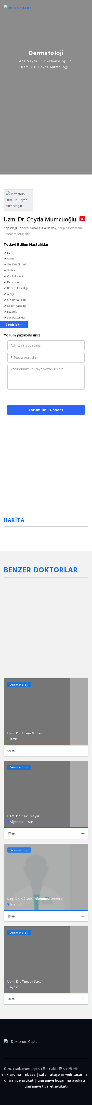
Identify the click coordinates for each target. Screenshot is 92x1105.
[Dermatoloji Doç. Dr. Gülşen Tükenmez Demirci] (83, 916)
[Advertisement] (46, 116)
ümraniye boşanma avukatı (61, 1080)
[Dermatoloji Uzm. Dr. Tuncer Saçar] (83, 999)
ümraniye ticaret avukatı (46, 1086)
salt (42, 1074)
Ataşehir (63, 228)
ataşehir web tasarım (68, 1074)
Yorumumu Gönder (46, 409)
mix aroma (11, 1074)
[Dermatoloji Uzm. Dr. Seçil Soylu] (83, 834)
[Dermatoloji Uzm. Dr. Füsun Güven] (83, 751)
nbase (30, 1074)
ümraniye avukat (19, 1080)
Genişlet (12, 324)
